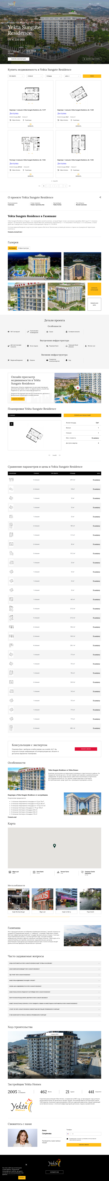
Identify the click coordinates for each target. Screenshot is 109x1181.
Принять (21, 1177)
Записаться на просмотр (54, 612)
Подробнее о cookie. (14, 1174)
